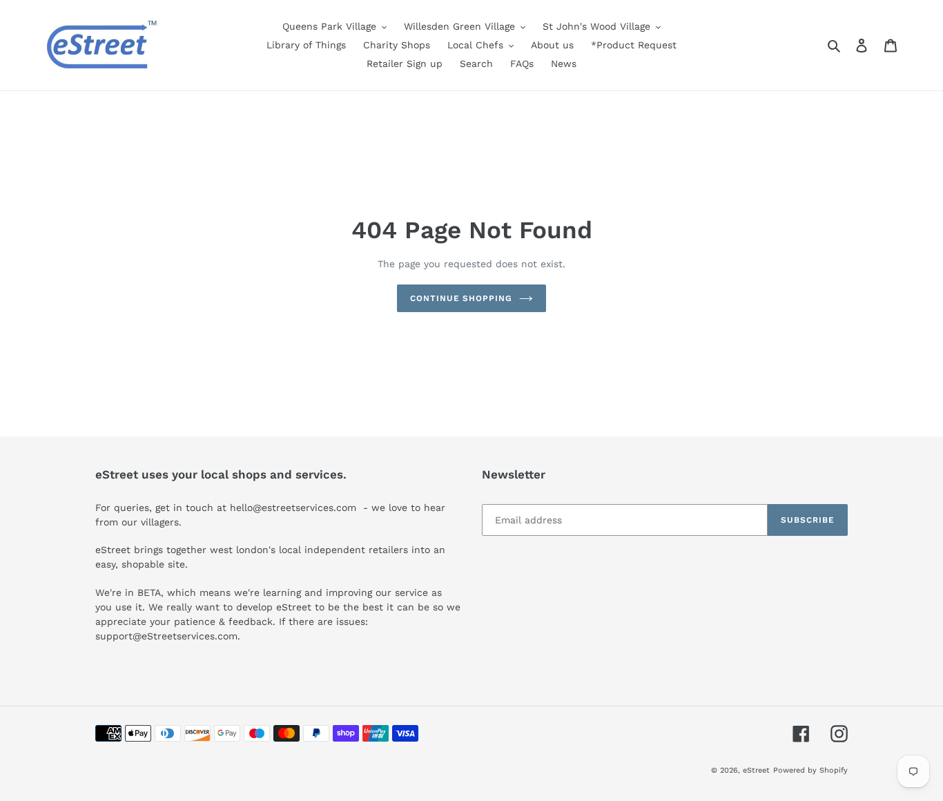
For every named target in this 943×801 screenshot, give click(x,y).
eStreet (756, 770)
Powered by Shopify (810, 770)
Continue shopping (461, 298)
